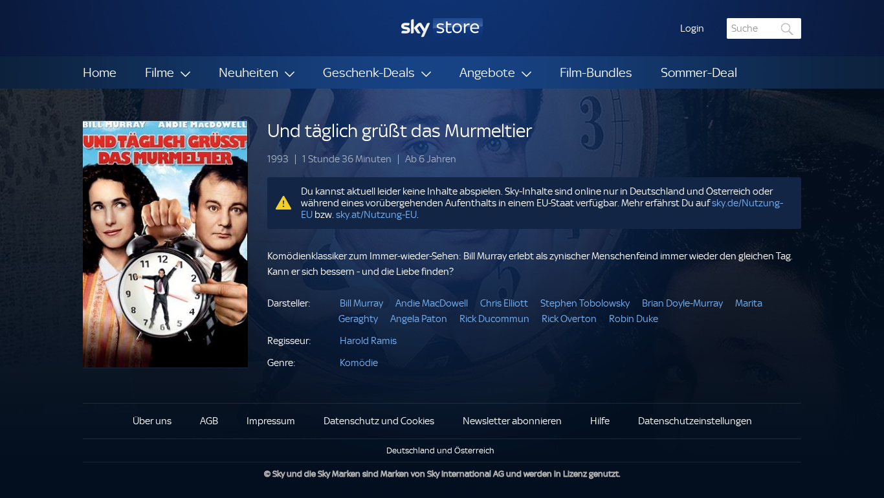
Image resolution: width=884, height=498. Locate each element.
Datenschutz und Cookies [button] (379, 421)
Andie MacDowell (431, 303)
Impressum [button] (271, 421)
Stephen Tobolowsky (585, 303)
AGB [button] (209, 421)
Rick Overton (569, 319)
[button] (692, 28)
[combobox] (764, 28)
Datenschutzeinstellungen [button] (695, 421)
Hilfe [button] (600, 421)
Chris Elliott (504, 303)
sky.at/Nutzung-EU (376, 215)
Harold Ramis (368, 341)
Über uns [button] (152, 421)
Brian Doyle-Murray (682, 303)
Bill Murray (361, 303)
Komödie (359, 363)
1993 (278, 159)
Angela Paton (418, 319)
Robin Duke (633, 319)
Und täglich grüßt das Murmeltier (399, 131)
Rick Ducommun (494, 319)
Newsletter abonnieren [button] (512, 421)
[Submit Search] (787, 28)
